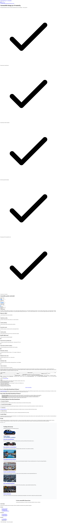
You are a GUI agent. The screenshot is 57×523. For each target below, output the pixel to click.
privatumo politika (5, 378)
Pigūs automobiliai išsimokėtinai (9, 483)
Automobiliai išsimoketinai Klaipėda (9, 459)
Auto (3, 2)
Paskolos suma (2, 297)
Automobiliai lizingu (4, 510)
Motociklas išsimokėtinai (3, 409)
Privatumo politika (4, 515)
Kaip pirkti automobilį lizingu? (8, 439)
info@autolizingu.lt (3, 0)
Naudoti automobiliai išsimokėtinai (9, 471)
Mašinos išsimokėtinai (7, 493)
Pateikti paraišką (3, 309)
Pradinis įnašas (2, 304)
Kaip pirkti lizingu (4, 514)
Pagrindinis (1, 3)
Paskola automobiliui (6, 3)
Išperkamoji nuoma (11, 3)
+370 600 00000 (9, 0)
